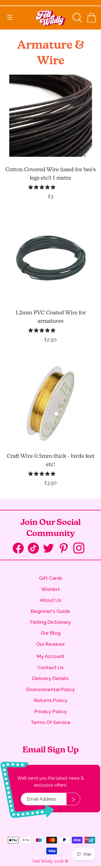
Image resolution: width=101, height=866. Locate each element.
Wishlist (50, 589)
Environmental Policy (50, 689)
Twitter (50, 548)
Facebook (20, 549)
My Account (50, 656)
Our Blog (51, 633)
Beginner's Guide (50, 611)
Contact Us (51, 667)
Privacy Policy (51, 711)
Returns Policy (50, 700)
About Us (50, 600)
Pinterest (65, 548)
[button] (42, 187)
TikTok (35, 549)
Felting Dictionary (50, 622)
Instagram (80, 548)
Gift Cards (50, 578)
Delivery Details (50, 678)
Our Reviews (50, 644)
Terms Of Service (50, 722)
